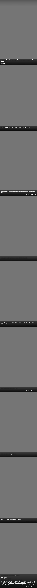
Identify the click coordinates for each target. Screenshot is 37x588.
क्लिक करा (20, 580)
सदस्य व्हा (5, 577)
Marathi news (8, 581)
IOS (33, 584)
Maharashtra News (28, 581)
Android (29, 584)
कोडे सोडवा (9, 578)
